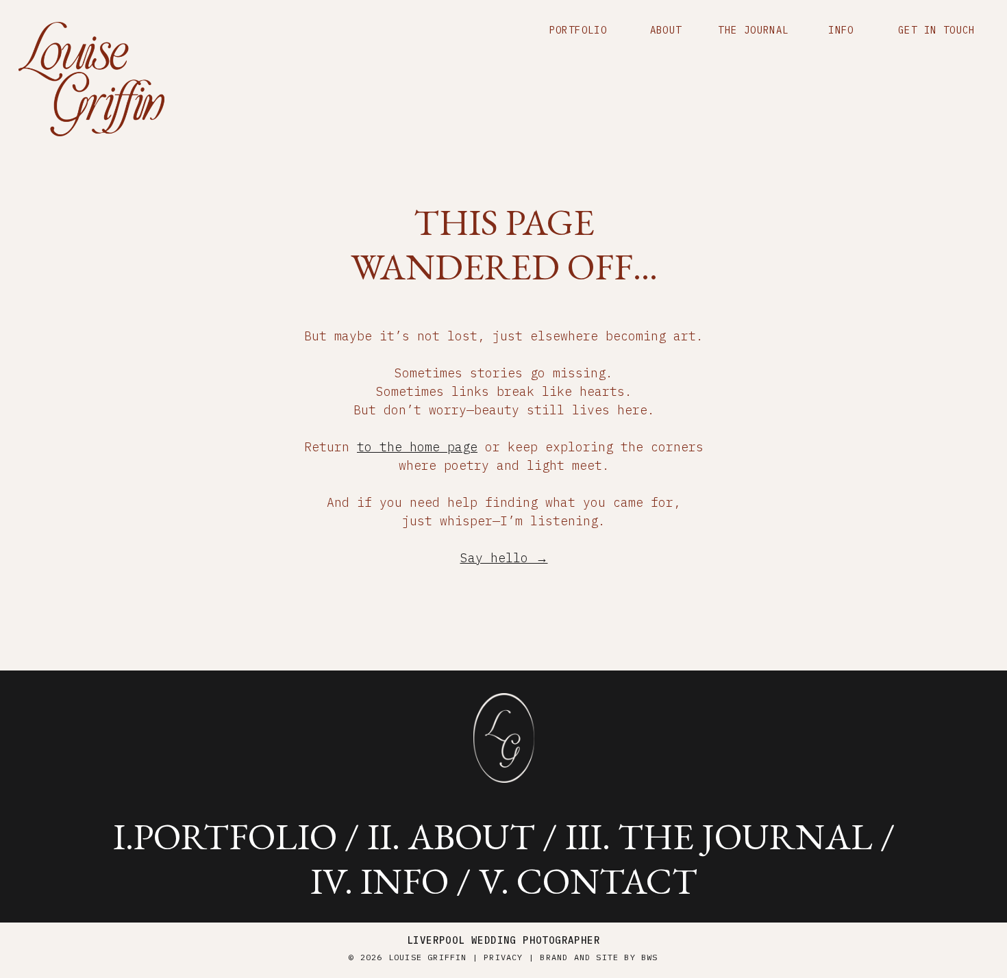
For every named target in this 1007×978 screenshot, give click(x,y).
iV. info (379, 881)
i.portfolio (225, 836)
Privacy (503, 957)
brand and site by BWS (599, 957)
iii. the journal (719, 836)
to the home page (417, 447)
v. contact (588, 881)
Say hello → (504, 558)
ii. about (451, 836)
